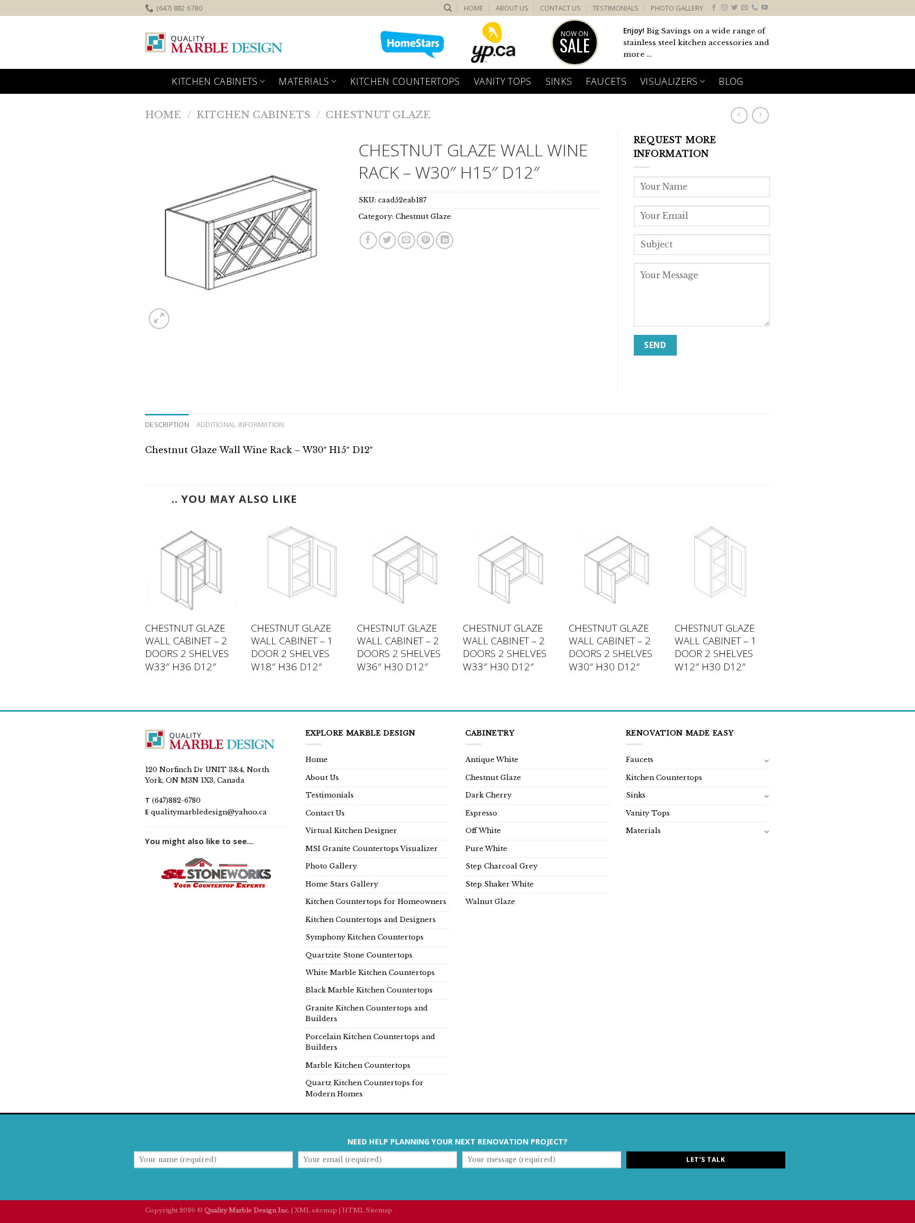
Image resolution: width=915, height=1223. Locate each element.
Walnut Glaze (490, 902)
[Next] (769, 613)
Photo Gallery (677, 8)
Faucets (606, 81)
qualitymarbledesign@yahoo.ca (209, 812)
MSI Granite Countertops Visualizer (372, 849)
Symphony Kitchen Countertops (365, 937)
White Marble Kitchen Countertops (370, 973)
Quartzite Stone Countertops (359, 955)
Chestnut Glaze (378, 115)
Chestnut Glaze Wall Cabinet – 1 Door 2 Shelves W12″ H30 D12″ (716, 647)
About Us (512, 8)
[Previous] (146, 613)
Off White (483, 831)
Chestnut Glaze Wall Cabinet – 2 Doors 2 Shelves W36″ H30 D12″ (399, 647)
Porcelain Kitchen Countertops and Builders (370, 1042)
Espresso (481, 813)
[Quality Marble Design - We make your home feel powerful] (214, 43)
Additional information (240, 424)
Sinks (558, 81)
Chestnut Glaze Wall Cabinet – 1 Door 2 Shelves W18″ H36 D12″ (292, 647)
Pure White (486, 849)
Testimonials (616, 8)
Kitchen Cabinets (215, 81)
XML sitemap (315, 1210)
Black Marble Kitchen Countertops (369, 990)
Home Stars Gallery (342, 884)
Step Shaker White (499, 884)
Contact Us (560, 8)
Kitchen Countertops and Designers (371, 920)
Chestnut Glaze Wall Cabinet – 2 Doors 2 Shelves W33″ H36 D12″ (187, 647)
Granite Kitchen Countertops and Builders (367, 1013)
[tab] (167, 424)
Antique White (491, 760)
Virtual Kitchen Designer (351, 831)
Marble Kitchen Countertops (358, 1065)
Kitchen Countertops (405, 81)
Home (473, 8)
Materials (304, 81)
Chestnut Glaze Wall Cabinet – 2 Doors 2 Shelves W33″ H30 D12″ (504, 647)
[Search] (448, 8)
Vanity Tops (503, 81)
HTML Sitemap (367, 1210)
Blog (731, 81)
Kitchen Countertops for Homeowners (376, 902)
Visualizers (669, 81)
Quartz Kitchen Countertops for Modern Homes (365, 1088)
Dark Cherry (488, 795)
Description (167, 424)
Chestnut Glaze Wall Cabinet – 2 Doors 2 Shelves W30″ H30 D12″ (610, 647)
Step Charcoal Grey (501, 866)
